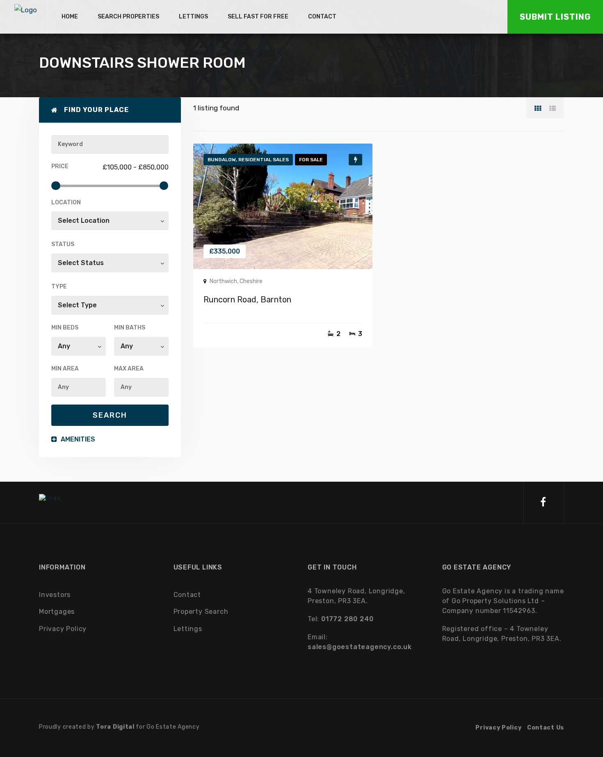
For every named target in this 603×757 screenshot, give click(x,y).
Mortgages (57, 611)
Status (62, 244)
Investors (55, 595)
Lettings (188, 629)
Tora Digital (115, 726)
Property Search (201, 611)
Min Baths (129, 327)
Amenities (77, 439)
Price (60, 166)
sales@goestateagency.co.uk (360, 647)
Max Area (129, 368)
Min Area (65, 368)
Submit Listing (555, 17)
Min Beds (64, 327)
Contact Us (545, 727)
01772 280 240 (347, 619)
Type (59, 286)
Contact (187, 595)
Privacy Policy (63, 629)
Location (66, 202)
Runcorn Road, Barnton (247, 299)
